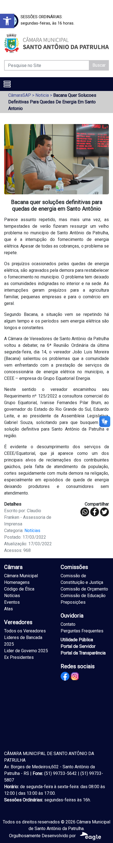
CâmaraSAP (19, 95)
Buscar (99, 65)
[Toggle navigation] (7, 84)
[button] (7, 21)
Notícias (32, 530)
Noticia (42, 95)
